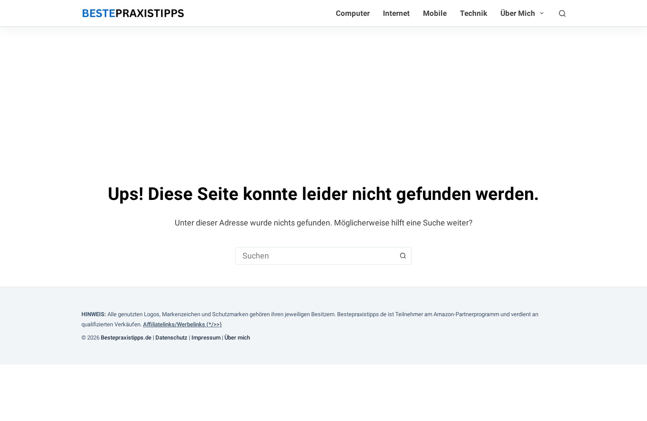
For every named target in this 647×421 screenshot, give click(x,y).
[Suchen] (562, 13)
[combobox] (315, 256)
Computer (353, 13)
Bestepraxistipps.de (126, 337)
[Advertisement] (323, 93)
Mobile (435, 13)
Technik (473, 13)
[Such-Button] (402, 255)
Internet (396, 13)
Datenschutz (171, 337)
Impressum (206, 337)
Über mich (517, 13)
